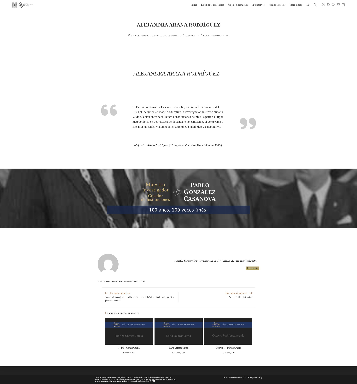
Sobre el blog (257, 378)
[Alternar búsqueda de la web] (315, 5)
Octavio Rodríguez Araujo (228, 348)
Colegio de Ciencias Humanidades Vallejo (126, 281)
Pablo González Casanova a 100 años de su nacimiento (155, 36)
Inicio (225, 378)
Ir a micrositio (252, 268)
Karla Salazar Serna (178, 348)
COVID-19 (248, 378)
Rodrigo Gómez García (129, 348)
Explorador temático (235, 378)
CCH (207, 36)
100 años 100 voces (221, 36)
